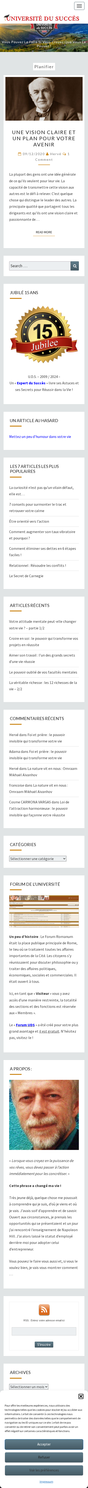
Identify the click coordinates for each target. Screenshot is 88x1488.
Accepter (44, 1444)
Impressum (46, 1481)
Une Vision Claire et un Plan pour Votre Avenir (44, 138)
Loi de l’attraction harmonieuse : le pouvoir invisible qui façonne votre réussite (39, 808)
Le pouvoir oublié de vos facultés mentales (43, 672)
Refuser (44, 1457)
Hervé (55, 154)
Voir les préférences (44, 1470)
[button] (81, 1396)
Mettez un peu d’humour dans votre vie (40, 436)
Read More (45, 232)
